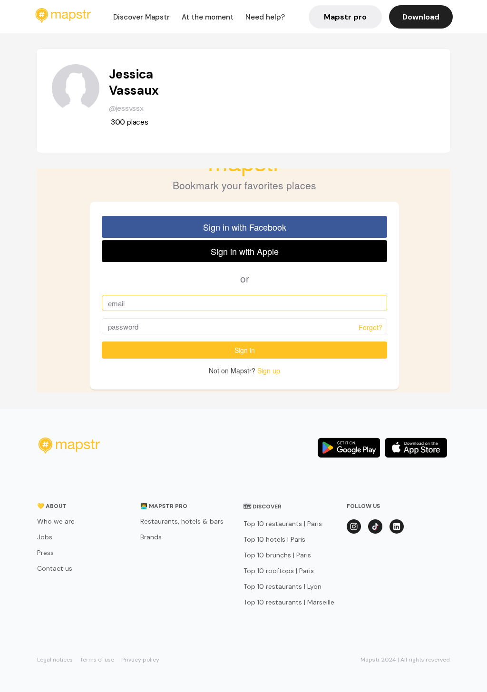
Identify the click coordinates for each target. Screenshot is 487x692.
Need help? (265, 17)
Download (420, 17)
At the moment (208, 17)
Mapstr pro (345, 17)
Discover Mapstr (141, 17)
